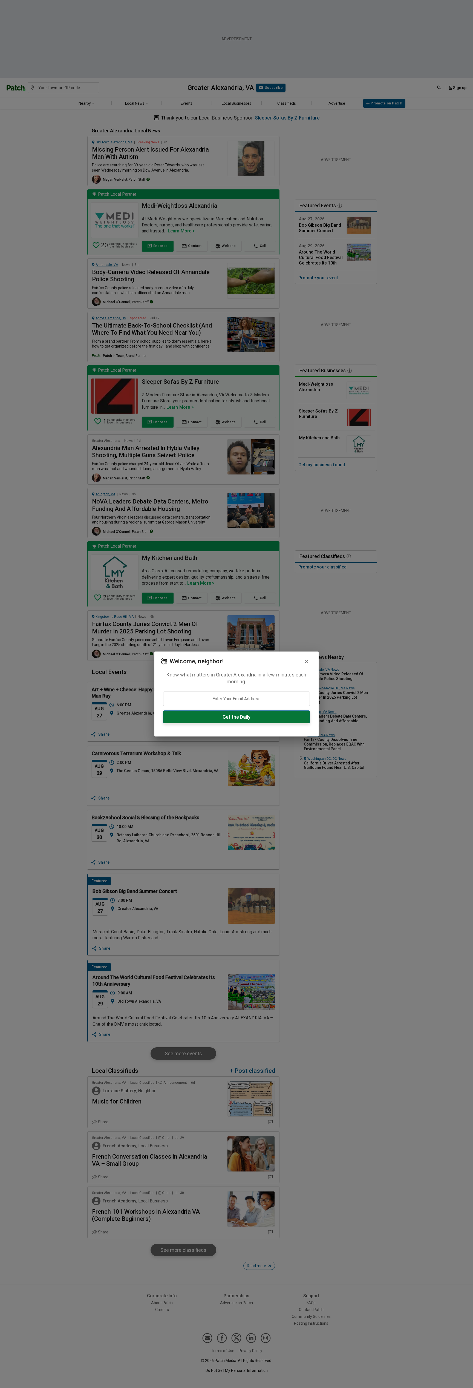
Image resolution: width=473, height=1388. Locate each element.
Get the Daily (236, 717)
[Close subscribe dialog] (306, 661)
